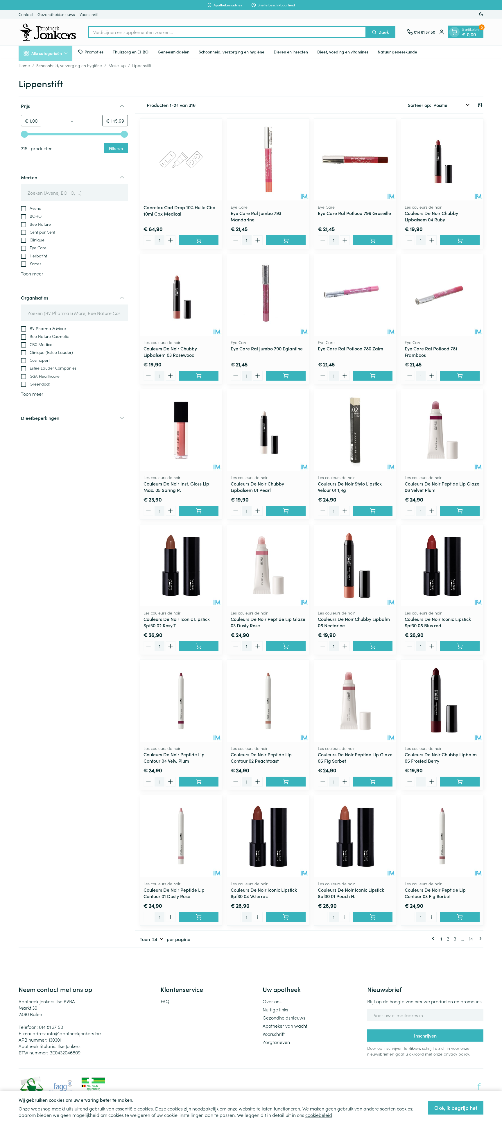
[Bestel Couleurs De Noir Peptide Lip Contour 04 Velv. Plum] (198, 782)
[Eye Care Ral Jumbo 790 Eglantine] (268, 295)
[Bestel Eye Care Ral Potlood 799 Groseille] (373, 240)
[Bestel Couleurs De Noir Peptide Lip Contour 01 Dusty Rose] (198, 917)
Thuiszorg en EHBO (130, 51)
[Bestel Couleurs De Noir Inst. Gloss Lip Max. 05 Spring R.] (198, 511)
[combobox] (227, 32)
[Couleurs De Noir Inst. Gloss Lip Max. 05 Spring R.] (181, 430)
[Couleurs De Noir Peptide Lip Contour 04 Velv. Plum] (181, 701)
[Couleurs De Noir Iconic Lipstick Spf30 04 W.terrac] (268, 836)
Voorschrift (89, 14)
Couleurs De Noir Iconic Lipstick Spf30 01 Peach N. (351, 892)
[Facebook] (479, 1086)
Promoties (94, 51)
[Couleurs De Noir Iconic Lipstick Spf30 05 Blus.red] (442, 565)
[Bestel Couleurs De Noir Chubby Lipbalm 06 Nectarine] (373, 646)
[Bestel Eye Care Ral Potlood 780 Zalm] (373, 376)
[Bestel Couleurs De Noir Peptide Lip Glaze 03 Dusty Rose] (286, 646)
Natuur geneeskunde (397, 51)
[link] (434, 938)
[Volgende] (479, 938)
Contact (26, 14)
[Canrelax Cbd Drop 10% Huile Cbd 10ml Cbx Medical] (181, 159)
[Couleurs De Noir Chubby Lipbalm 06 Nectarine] (355, 565)
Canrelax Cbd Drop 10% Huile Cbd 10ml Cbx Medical (180, 210)
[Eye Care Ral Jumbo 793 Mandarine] (268, 159)
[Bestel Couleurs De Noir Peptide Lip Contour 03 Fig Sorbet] (460, 917)
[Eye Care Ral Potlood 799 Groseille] (355, 159)
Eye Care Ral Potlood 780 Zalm (350, 348)
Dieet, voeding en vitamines (342, 51)
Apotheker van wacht (285, 1025)
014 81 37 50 (51, 1027)
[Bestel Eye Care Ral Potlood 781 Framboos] (460, 376)
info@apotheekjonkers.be (74, 1033)
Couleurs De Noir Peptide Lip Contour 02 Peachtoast (261, 757)
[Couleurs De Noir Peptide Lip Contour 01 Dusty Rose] (181, 836)
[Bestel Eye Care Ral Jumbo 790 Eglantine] (286, 376)
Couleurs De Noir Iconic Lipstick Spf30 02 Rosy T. (177, 622)
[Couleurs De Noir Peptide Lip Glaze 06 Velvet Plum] (442, 430)
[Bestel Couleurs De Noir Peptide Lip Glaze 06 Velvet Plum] (460, 511)
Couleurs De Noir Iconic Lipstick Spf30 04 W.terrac (264, 892)
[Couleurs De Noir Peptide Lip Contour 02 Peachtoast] (268, 701)
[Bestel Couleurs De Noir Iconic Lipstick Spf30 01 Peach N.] (373, 917)
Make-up (117, 65)
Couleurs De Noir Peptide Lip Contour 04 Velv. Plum (174, 757)
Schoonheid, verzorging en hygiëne (231, 51)
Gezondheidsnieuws (56, 14)
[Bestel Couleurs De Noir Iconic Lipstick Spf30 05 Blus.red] (460, 646)
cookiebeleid (318, 1115)
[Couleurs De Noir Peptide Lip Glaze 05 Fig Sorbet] (355, 701)
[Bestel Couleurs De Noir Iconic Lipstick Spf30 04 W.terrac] (286, 917)
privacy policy (456, 1054)
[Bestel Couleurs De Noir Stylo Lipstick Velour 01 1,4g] (373, 511)
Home (24, 65)
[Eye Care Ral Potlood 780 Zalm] (355, 295)
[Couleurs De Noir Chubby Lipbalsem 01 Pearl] (268, 430)
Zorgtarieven (276, 1042)
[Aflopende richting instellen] (479, 105)
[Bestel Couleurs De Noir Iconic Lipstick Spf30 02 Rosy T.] (198, 646)
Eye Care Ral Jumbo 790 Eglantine (267, 348)
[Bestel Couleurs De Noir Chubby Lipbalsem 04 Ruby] (460, 240)
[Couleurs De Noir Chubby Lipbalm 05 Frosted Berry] (442, 701)
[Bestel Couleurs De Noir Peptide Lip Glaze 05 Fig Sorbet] (373, 782)
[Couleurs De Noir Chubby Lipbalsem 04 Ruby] (442, 159)
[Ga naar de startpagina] (48, 32)
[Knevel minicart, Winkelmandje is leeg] (454, 32)
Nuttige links (275, 1009)
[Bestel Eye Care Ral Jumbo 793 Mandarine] (286, 240)
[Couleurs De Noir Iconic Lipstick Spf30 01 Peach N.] (355, 836)
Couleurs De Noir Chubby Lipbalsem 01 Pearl (257, 486)
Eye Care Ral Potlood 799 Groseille (354, 213)
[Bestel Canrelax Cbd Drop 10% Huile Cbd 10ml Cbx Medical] (198, 240)
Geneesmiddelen (173, 51)
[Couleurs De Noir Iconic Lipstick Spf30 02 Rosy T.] (181, 565)
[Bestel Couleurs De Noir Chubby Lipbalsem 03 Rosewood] (198, 376)
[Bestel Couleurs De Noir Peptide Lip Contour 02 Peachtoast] (286, 782)
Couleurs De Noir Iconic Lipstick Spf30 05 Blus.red (438, 622)
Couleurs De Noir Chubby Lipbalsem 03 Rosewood (170, 351)
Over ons (272, 1001)
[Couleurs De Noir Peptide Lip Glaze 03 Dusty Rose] (268, 565)
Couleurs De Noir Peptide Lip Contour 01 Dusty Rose (174, 892)
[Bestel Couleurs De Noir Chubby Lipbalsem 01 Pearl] (286, 511)
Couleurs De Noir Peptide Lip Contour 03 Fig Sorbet (435, 892)
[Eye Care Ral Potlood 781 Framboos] (442, 295)
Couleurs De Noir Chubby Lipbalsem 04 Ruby (431, 216)
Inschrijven (425, 1035)
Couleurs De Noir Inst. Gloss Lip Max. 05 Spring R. (176, 486)
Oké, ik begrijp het (455, 1107)
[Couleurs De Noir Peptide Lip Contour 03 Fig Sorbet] (442, 836)
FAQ (165, 1001)
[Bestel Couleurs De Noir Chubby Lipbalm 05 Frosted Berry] (460, 782)
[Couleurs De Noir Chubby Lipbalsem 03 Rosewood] (181, 295)
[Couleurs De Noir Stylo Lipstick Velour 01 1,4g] (355, 430)
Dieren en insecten (291, 51)
